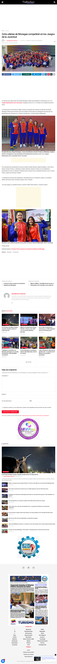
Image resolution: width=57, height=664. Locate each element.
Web (31, 400)
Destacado (34, 40)
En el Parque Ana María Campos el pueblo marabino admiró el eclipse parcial (10, 329)
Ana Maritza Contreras (12, 40)
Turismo (42, 642)
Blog (15, 635)
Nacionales (28, 637)
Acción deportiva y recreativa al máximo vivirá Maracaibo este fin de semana (28, 352)
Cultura (14, 637)
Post (28, 644)
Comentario (5, 375)
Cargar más (28, 362)
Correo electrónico (7, 401)
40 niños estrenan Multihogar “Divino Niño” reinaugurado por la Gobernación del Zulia (28, 529)
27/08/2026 (42, 332)
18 (14, 631)
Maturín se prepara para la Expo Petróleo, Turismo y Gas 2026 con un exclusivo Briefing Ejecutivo (31, 483)
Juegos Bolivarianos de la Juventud (12, 102)
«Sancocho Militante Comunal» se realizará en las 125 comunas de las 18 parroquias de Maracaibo (31, 524)
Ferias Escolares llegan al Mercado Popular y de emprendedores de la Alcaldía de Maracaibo (30, 512)
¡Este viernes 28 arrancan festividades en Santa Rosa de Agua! (23, 518)
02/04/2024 (22, 40)
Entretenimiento (29, 631)
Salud (42, 633)
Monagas (9, 252)
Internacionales (28, 635)
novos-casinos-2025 (28, 639)
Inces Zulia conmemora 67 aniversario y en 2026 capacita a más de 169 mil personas (47, 329)
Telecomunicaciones (42, 641)
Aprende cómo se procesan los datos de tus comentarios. (35, 415)
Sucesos (42, 637)
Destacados (15, 642)
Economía (14, 644)
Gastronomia (28, 633)
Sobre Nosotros (28, 656)
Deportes (7, 30)
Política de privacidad (28, 652)
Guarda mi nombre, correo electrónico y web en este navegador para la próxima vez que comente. (27, 407)
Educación (28, 629)
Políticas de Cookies (29, 654)
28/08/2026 (5, 332)
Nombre (4, 394)
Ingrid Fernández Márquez (9, 476)
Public (42, 629)
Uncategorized (42, 644)
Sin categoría (42, 635)
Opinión (28, 641)
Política (28, 642)
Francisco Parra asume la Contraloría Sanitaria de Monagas (28, 249)
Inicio (3, 30)
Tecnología (42, 639)
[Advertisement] (28, 17)
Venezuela (15, 252)
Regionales (39, 40)
